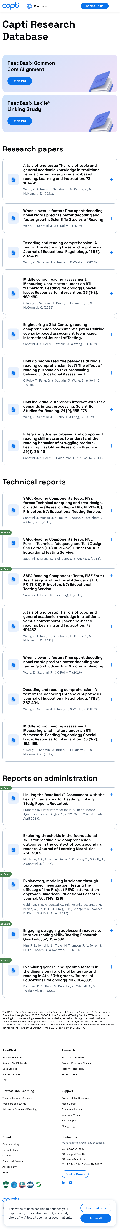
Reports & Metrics (12, 1057)
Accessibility (9, 1166)
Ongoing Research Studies (76, 1063)
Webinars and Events (14, 1103)
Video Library (69, 1103)
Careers (6, 1155)
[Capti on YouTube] (70, 1182)
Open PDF (19, 81)
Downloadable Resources (76, 1098)
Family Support (70, 1120)
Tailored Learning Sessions (17, 1098)
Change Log (68, 1126)
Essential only (96, 1208)
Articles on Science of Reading (19, 1109)
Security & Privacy (12, 1161)
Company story (11, 1144)
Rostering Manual (71, 1114)
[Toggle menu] (114, 6)
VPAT (5, 1172)
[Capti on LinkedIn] (64, 1182)
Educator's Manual (72, 1109)
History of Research (73, 1068)
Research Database (73, 1057)
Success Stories (11, 1074)
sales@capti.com (76, 1159)
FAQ (4, 1080)
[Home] (25, 6)
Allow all (96, 1218)
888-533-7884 (76, 1149)
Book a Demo (95, 5)
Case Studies (9, 1068)
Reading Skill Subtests (14, 1063)
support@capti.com (78, 1154)
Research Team (70, 1074)
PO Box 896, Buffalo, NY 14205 (85, 1164)
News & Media (10, 1149)
